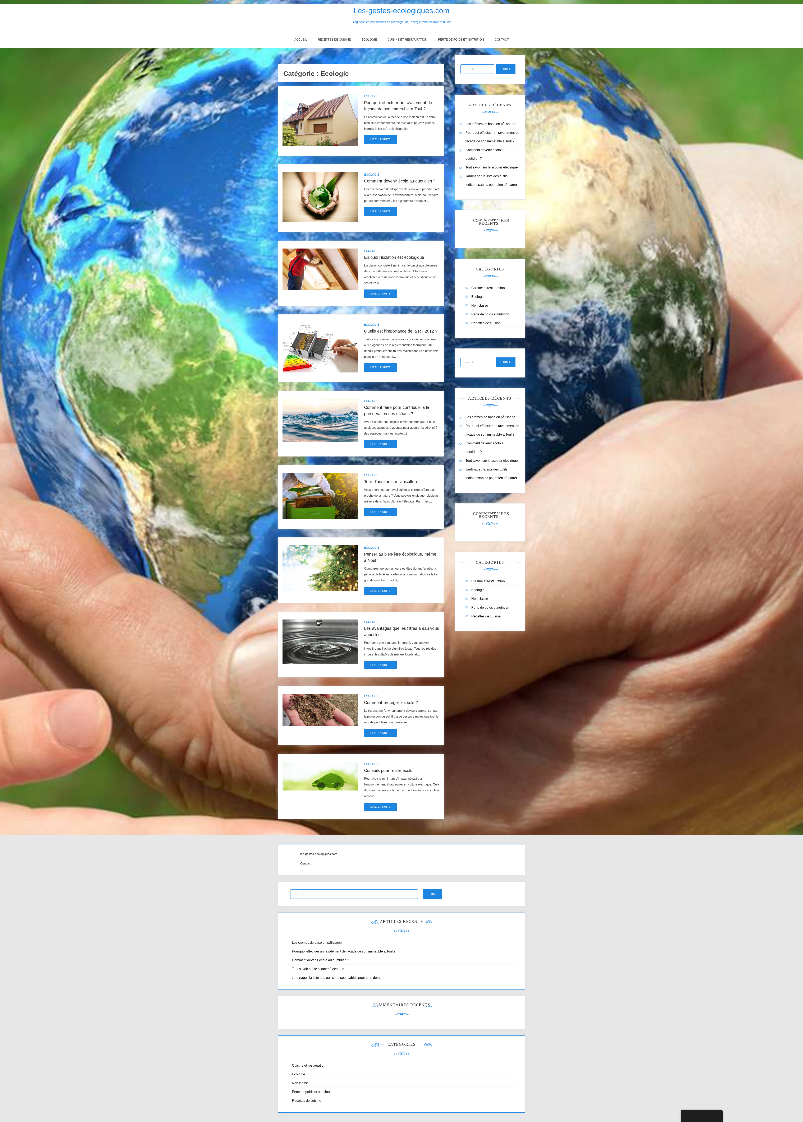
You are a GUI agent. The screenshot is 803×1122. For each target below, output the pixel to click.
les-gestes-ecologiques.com (318, 854)
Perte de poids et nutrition (461, 39)
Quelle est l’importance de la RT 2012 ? (400, 331)
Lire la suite (380, 139)
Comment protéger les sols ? (391, 702)
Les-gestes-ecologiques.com (401, 10)
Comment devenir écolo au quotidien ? (399, 181)
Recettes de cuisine (334, 39)
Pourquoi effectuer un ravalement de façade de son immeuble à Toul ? (343, 951)
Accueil (300, 39)
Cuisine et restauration (407, 39)
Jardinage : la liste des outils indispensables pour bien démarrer (339, 977)
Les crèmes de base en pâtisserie (490, 124)
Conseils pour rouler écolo (388, 770)
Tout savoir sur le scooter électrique (491, 167)
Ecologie (369, 39)
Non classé (479, 305)
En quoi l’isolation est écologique (394, 257)
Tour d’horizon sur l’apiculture (391, 481)
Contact (502, 39)
